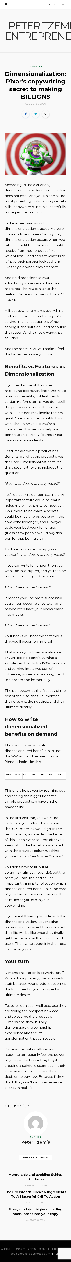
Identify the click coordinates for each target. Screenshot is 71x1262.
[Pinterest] (21, 1105)
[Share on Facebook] (25, 114)
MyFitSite (54, 1253)
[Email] (45, 114)
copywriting (35, 66)
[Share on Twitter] (35, 114)
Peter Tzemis (35, 1142)
